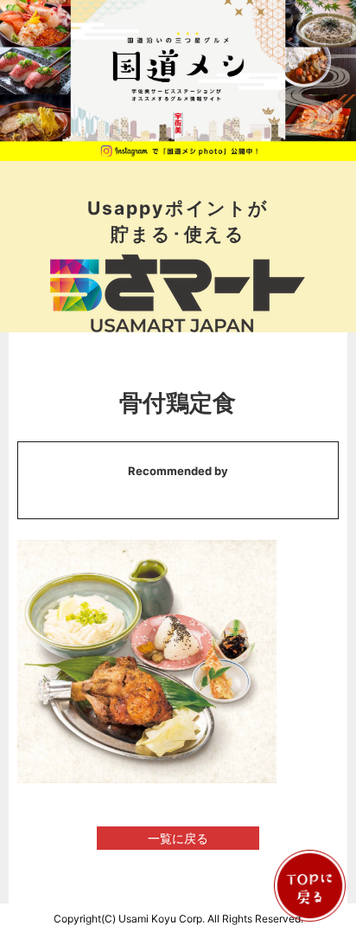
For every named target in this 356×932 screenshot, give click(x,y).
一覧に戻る (178, 838)
